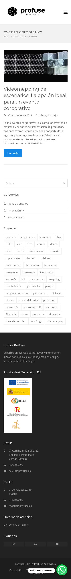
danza (53, 244)
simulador (38, 314)
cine (19, 244)
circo (29, 244)
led (23, 279)
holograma (29, 272)
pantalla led (34, 286)
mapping (54, 279)
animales (11, 237)
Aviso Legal (15, 569)
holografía (12, 272)
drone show (36, 251)
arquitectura (28, 237)
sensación (52, 307)
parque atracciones (17, 293)
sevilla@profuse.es (20, 471)
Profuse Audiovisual (59, 11)
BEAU (9, 244)
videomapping (55, 321)
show (24, 314)
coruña (41, 244)
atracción (45, 237)
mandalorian (37, 279)
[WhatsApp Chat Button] (61, 569)
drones (20, 251)
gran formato (13, 265)
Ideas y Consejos (49, 115)
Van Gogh (36, 321)
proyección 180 (32, 307)
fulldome (46, 258)
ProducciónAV (16, 217)
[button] (66, 12)
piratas (10, 300)
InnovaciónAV (16, 210)
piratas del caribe (29, 300)
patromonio (40, 293)
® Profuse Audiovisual (43, 564)
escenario (53, 251)
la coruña (11, 279)
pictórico (57, 293)
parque (49, 286)
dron (8, 251)
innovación (46, 272)
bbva (59, 237)
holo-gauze (33, 265)
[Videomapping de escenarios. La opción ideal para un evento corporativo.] (36, 65)
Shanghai (11, 314)
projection (49, 300)
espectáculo (13, 258)
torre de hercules (16, 321)
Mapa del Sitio (37, 573)
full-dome (30, 258)
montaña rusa (14, 286)
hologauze (50, 265)
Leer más (12, 153)
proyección (12, 307)
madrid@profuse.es (20, 506)
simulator (54, 314)
